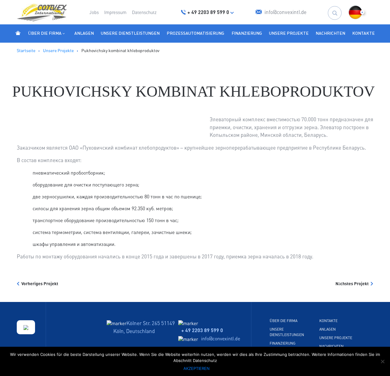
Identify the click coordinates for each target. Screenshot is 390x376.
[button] (355, 12)
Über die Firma (45, 33)
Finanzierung (247, 33)
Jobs (94, 12)
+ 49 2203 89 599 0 (202, 330)
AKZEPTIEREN (196, 368)
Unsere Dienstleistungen (130, 33)
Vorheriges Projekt (39, 283)
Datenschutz (144, 12)
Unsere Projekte (289, 33)
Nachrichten (330, 33)
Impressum (115, 12)
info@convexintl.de (220, 339)
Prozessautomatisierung (195, 33)
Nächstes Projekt (352, 283)
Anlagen (84, 33)
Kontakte (363, 33)
